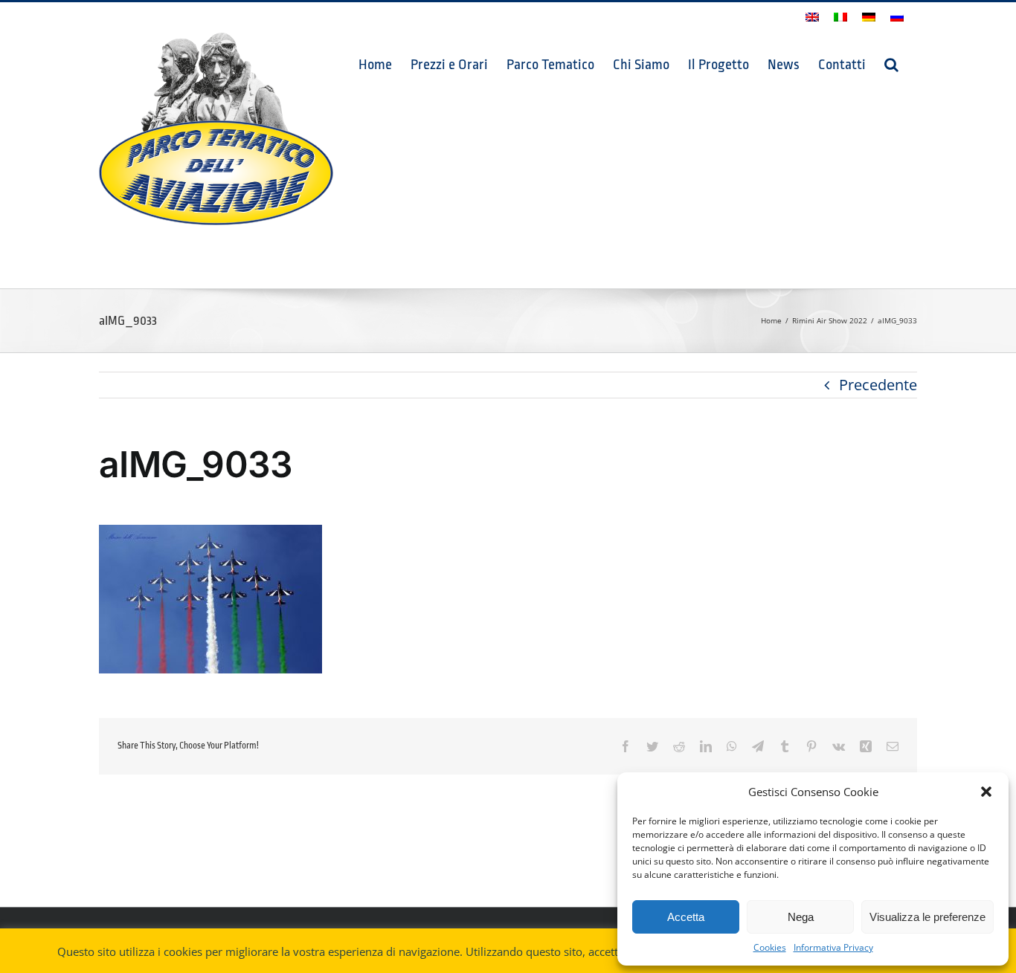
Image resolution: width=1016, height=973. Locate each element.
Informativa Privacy (833, 947)
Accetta (685, 917)
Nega (801, 917)
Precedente (878, 385)
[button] (986, 791)
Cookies (769, 947)
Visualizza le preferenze (927, 917)
